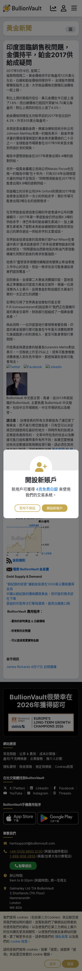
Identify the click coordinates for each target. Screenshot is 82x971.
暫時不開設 (27, 508)
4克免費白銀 (47, 489)
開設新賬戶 (55, 508)
